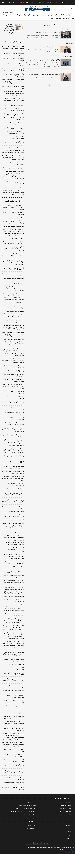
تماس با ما (68, 825)
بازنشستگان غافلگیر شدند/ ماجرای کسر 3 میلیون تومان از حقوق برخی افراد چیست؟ (13, 536)
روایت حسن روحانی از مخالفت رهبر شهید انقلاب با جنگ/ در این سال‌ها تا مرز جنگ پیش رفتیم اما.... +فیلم (13, 192)
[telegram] (41, 843)
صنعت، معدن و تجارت (38, 15)
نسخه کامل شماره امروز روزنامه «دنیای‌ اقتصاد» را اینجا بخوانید (9, 29)
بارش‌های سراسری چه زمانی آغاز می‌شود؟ (13, 105)
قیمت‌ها (5, 15)
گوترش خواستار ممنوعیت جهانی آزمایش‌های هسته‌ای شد (15, 484)
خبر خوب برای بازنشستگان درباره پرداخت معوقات (13, 59)
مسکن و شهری (54, 15)
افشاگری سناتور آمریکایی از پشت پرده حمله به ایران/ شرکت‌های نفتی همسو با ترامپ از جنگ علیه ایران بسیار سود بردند (13, 249)
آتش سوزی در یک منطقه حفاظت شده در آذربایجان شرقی (13, 375)
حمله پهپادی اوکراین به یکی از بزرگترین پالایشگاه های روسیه (14, 282)
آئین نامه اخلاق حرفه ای (28, 832)
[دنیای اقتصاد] (37, 9)
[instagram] (47, 843)
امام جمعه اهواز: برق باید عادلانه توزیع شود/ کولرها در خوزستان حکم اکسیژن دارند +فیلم (13, 478)
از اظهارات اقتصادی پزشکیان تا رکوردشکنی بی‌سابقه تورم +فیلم (13, 462)
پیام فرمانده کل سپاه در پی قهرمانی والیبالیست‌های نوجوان (15, 403)
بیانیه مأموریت (31, 829)
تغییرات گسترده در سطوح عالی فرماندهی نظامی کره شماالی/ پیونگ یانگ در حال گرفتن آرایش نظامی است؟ (13, 263)
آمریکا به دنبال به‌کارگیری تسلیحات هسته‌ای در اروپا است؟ (13, 274)
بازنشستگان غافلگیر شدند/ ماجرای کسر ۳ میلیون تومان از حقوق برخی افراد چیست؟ (13, 243)
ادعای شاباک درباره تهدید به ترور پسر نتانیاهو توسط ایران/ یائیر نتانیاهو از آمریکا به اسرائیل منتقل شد (13, 360)
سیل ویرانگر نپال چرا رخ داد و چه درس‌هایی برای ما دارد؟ (15, 124)
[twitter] (44, 843)
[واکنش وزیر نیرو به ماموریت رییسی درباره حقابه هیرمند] (65, 62)
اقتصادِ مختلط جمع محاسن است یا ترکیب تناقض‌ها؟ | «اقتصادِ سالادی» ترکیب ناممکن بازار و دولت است (13, 48)
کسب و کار (58, 18)
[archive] (27, 843)
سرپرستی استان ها (66, 835)
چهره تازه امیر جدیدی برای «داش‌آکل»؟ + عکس (13, 457)
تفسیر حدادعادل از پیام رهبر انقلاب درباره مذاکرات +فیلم (13, 436)
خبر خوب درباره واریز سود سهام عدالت (14, 226)
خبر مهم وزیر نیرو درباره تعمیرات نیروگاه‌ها (48, 32)
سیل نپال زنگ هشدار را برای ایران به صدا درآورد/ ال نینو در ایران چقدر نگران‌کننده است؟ (13, 100)
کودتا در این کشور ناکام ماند (16, 238)
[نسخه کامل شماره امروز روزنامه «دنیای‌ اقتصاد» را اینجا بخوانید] (19, 27)
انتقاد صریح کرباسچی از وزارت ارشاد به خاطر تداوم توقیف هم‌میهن (14, 54)
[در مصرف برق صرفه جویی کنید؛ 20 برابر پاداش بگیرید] (65, 77)
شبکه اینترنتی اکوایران (65, 808)
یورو (61, 2)
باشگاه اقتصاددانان (13, 15)
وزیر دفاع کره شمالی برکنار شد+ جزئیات (14, 303)
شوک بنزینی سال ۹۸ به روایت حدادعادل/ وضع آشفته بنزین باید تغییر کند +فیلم (13, 423)
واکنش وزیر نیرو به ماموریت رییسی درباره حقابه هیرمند (44, 60)
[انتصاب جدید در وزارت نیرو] (65, 49)
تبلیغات (69, 829)
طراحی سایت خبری (67, 852)
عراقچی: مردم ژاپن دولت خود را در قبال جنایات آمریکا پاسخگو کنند (13, 138)
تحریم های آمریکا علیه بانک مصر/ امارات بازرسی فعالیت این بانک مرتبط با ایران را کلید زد (13, 386)
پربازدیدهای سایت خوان (12, 42)
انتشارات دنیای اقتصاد (29, 802)
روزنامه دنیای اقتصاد (66, 805)
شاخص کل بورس (7, 2)
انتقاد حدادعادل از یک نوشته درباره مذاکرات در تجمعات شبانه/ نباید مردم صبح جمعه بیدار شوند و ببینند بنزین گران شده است (13, 81)
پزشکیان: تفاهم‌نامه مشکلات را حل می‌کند (13, 187)
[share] (34, 843)
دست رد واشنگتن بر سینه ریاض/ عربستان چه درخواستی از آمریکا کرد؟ (13, 366)
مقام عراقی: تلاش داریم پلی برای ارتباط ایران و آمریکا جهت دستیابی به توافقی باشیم (13, 222)
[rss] (37, 843)
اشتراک (69, 832)
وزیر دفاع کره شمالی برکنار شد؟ (16, 371)
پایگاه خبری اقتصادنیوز (65, 815)
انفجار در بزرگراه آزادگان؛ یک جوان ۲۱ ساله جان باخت (13, 87)
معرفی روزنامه (31, 825)
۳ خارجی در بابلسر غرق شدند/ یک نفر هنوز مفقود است (12, 213)
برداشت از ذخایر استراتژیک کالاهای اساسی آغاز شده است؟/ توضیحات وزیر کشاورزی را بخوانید (13, 207)
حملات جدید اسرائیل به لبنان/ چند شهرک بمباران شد (13, 392)
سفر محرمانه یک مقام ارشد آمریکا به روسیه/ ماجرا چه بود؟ (14, 321)
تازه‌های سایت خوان (12, 201)
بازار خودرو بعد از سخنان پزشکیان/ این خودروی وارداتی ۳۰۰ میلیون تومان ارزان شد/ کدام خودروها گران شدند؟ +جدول (13, 93)
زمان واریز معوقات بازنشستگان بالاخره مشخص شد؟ (14, 163)
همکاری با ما (68, 838)
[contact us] (30, 843)
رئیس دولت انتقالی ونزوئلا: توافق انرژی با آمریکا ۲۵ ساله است (13, 307)
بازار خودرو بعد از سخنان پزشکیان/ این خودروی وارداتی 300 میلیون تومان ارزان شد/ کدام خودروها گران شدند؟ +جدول (13, 620)
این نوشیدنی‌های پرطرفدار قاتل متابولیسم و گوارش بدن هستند (13, 380)
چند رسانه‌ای (66, 18)
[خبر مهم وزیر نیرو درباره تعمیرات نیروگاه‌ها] (65, 35)
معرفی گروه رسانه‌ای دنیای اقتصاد (62, 802)
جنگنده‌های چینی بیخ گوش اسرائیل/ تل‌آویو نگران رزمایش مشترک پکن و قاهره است (12, 75)
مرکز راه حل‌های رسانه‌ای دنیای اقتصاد (25, 815)
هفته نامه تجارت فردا (65, 812)
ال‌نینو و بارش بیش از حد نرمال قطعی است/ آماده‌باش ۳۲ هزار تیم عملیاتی (14, 269)
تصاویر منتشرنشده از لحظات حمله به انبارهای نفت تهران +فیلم (14, 110)
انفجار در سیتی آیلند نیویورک (16, 218)
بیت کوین (27, 2)
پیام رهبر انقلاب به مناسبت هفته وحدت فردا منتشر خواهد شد (13, 490)
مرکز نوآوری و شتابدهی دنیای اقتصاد (25, 808)
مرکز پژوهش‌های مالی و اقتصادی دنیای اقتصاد (23, 812)
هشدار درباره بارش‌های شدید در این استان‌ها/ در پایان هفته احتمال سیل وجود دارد (13, 256)
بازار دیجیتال (27, 15)
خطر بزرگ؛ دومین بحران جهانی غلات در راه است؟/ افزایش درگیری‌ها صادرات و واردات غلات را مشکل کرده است (13, 157)
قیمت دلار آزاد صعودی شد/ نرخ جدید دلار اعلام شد (13, 64)
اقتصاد (62, 15)
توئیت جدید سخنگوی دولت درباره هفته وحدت (13, 408)
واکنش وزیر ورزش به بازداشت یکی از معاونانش (14, 418)
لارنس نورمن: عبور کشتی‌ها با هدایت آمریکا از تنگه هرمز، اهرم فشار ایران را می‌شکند (13, 70)
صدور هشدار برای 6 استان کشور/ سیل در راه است (13, 691)
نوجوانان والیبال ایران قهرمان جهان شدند (13, 168)
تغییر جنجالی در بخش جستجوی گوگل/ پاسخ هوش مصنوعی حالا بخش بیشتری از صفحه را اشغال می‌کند (13, 429)
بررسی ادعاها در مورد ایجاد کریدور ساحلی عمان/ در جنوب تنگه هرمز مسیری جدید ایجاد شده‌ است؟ (13, 288)
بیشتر (51, 18)
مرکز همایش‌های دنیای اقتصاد (27, 805)
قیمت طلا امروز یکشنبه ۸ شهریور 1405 (14, 572)
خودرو (21, 15)
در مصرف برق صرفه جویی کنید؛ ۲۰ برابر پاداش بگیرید (44, 74)
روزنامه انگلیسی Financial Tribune (26, 818)
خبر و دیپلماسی (70, 15)
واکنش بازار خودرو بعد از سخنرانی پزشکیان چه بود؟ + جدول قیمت (13, 143)
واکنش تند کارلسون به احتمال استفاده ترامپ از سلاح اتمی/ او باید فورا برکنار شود (13, 151)
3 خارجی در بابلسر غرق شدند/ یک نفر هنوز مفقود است (13, 507)
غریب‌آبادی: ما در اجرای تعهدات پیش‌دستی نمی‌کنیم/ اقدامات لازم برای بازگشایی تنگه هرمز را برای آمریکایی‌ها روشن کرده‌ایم (13, 450)
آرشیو (72, 18)
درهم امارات (44, 2)
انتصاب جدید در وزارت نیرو (52, 47)
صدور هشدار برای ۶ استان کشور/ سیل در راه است (13, 183)
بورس (48, 15)
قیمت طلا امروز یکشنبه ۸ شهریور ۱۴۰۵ (14, 147)
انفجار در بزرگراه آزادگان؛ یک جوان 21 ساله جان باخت (13, 788)
